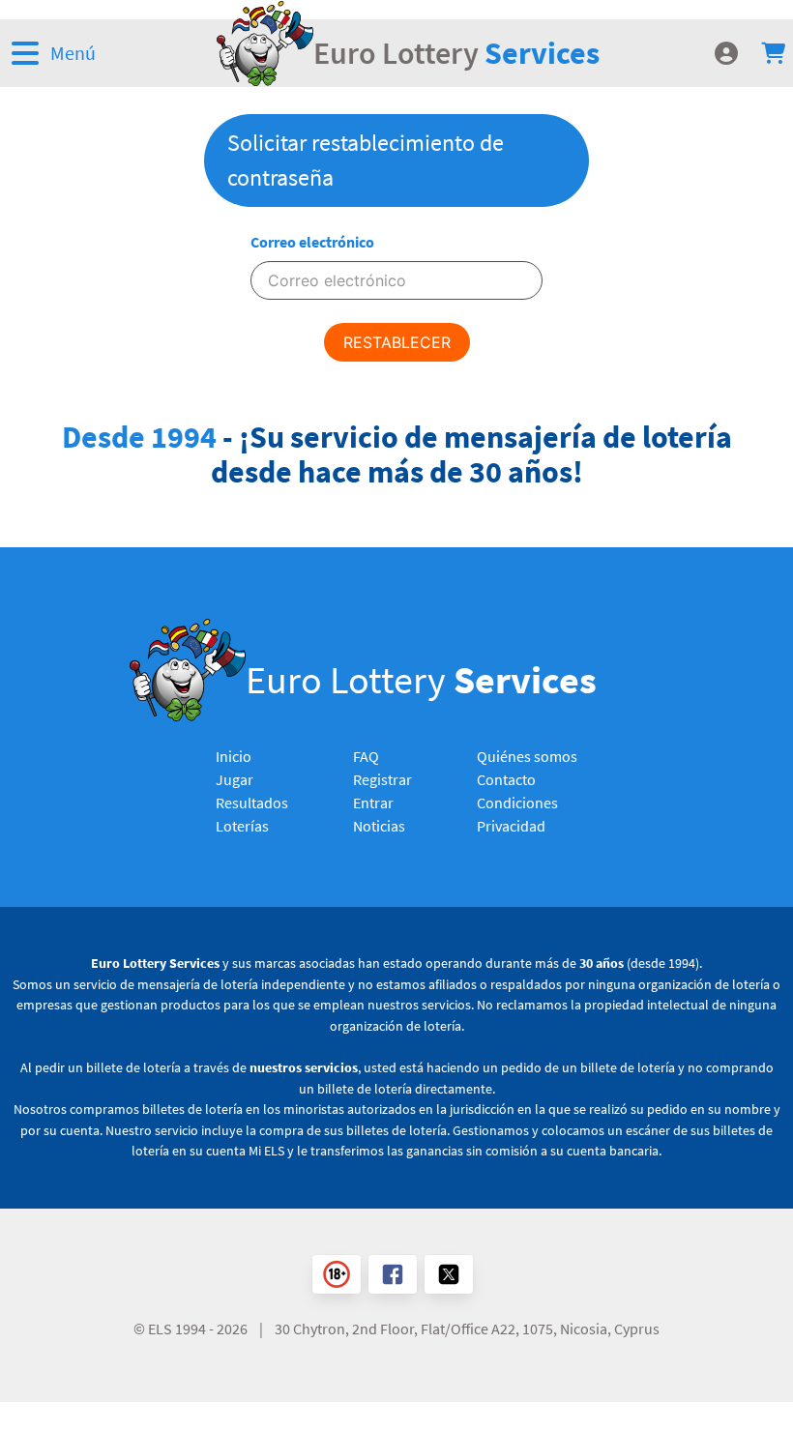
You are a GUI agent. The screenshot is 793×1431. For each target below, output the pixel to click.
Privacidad (511, 825)
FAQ (366, 756)
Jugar (234, 779)
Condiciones (517, 802)
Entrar (373, 802)
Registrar (382, 779)
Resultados (252, 802)
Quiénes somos (527, 756)
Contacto (506, 779)
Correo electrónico (312, 241)
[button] (88, 53)
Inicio (233, 756)
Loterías (242, 825)
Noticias (379, 825)
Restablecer (397, 342)
